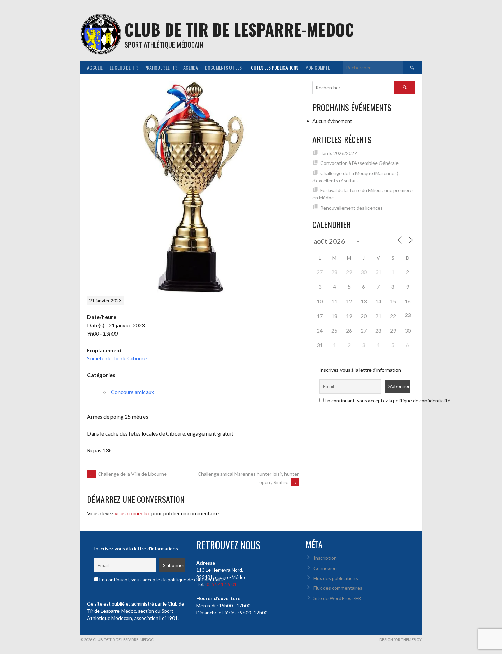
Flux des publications (335, 578)
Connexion (325, 568)
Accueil (95, 67)
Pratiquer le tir (160, 67)
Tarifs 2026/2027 (338, 153)
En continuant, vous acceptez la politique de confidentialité (387, 400)
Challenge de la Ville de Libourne (128, 474)
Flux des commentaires (337, 588)
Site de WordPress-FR (337, 598)
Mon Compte (317, 67)
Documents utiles (223, 67)
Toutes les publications (273, 67)
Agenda (190, 67)
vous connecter (132, 513)
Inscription (325, 558)
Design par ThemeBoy (400, 639)
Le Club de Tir (124, 67)
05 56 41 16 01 (221, 584)
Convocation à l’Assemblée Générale (359, 163)
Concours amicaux (132, 391)
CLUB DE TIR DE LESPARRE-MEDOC (239, 29)
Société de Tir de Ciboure (117, 358)
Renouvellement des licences (351, 208)
